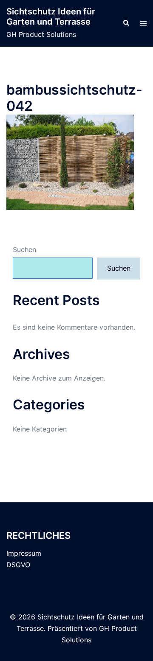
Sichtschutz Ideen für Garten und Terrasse (50, 16)
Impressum (23, 553)
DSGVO (18, 564)
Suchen (24, 249)
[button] (125, 23)
